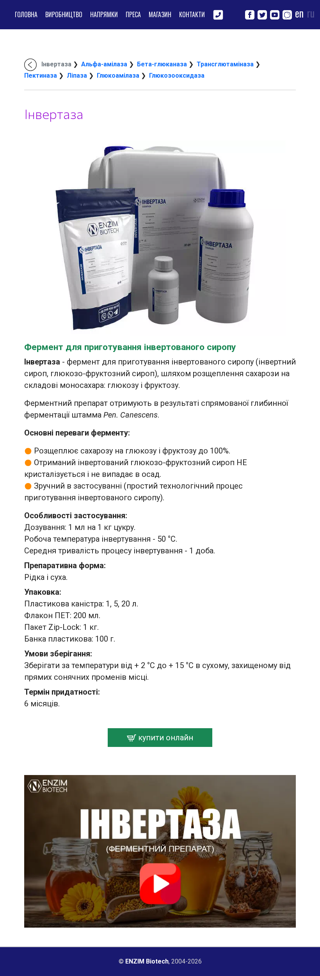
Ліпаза (77, 75)
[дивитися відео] (160, 851)
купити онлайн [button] (164, 737)
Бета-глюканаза (162, 64)
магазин (160, 14)
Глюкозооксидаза (176, 75)
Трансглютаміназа (225, 64)
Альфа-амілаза (104, 64)
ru (311, 13)
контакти (192, 14)
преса (133, 14)
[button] (218, 13)
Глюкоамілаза (118, 75)
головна (26, 14)
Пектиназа (40, 75)
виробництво (63, 14)
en (299, 13)
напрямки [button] (104, 14)
